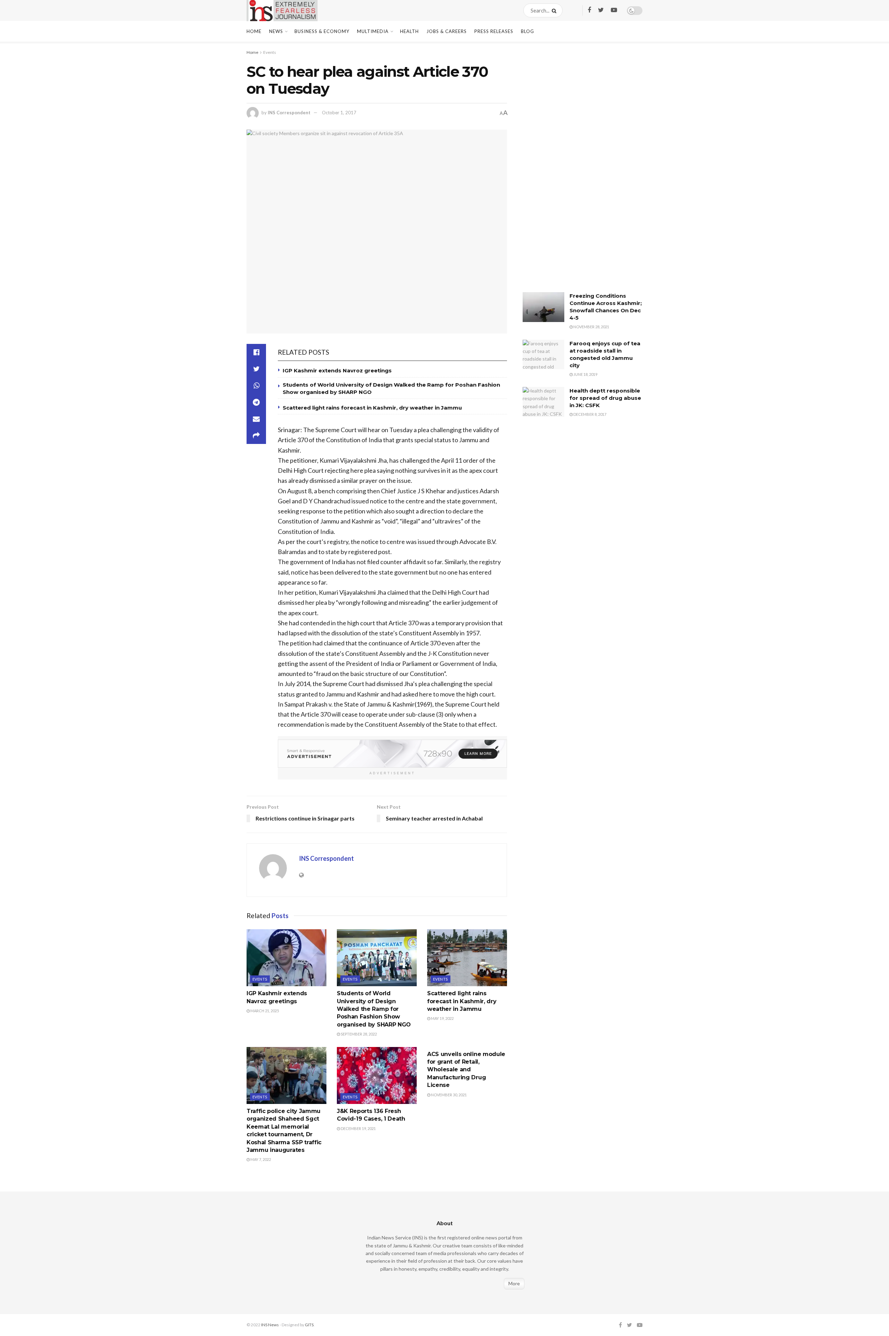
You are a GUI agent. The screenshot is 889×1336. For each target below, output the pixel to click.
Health (409, 31)
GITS (309, 1324)
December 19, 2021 (358, 1128)
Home (254, 31)
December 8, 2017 (589, 414)
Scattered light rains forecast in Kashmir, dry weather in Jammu (374, 407)
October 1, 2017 (339, 112)
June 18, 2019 (585, 374)
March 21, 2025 (264, 1010)
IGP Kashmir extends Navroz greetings (337, 370)
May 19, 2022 (442, 1018)
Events (269, 52)
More (514, 1283)
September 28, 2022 (358, 1034)
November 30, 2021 (448, 1094)
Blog (527, 31)
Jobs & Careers (446, 31)
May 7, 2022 (260, 1159)
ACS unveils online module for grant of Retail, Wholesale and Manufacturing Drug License (466, 1070)
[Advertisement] (575, 172)
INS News (270, 1324)
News (276, 31)
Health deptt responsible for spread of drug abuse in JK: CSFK (605, 398)
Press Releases (493, 31)
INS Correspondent (289, 112)
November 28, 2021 (591, 326)
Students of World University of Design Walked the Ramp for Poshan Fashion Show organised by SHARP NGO (374, 1009)
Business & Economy (321, 31)
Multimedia (373, 31)
